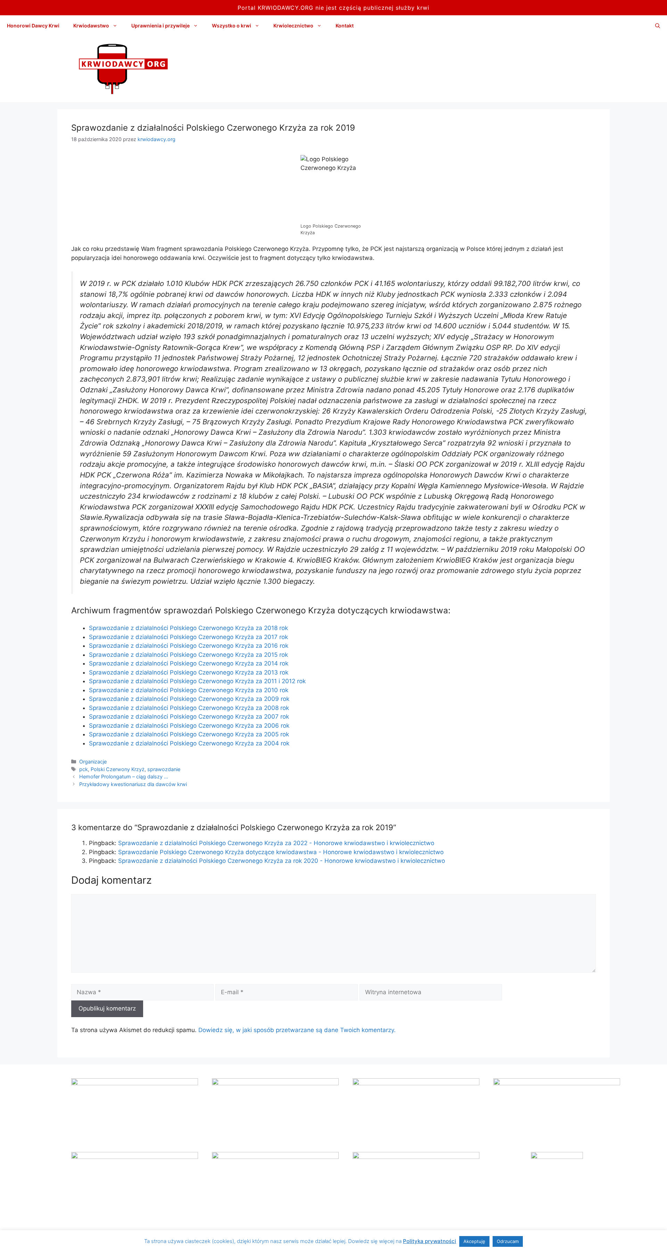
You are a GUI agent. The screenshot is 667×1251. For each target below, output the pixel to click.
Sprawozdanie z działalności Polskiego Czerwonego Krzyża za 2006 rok (189, 725)
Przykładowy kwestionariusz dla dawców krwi (133, 784)
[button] (657, 25)
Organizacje (93, 761)
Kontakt (345, 25)
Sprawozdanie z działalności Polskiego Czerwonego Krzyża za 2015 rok (188, 654)
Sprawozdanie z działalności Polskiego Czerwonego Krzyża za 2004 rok (189, 743)
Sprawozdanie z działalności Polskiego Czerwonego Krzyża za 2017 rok (188, 636)
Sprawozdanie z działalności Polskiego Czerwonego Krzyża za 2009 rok (189, 698)
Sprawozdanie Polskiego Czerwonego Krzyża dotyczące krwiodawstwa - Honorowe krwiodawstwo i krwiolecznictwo (281, 852)
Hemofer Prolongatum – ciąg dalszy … (123, 776)
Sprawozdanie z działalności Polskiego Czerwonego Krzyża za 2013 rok (188, 672)
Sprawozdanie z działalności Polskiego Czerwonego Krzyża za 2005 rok (189, 734)
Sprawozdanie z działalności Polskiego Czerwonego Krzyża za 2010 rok (188, 690)
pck (83, 769)
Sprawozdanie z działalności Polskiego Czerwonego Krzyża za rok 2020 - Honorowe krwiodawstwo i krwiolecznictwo (281, 860)
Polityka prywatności (429, 1241)
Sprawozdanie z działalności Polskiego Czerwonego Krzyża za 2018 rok (188, 627)
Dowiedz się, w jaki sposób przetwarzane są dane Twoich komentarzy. (297, 1030)
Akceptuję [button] (474, 1241)
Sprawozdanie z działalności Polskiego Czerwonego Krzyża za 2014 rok (188, 663)
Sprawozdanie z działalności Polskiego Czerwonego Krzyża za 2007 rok (189, 716)
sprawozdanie (163, 769)
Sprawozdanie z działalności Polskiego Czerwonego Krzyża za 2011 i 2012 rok (197, 681)
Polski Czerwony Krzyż (118, 769)
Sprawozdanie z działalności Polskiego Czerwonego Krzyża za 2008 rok (189, 707)
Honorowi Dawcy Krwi (33, 25)
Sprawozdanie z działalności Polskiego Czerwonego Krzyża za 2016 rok (188, 645)
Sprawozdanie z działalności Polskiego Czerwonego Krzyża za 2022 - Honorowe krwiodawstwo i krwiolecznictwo (276, 843)
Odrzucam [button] (508, 1241)
